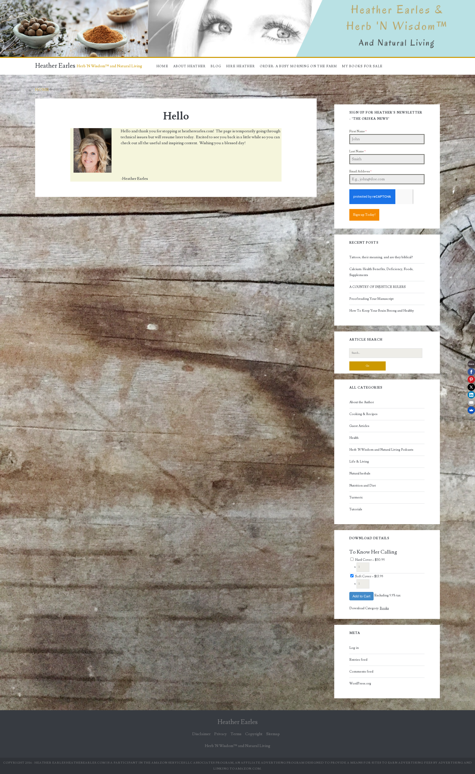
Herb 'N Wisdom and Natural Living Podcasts (381, 450)
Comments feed (361, 672)
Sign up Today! (364, 214)
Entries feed (358, 660)
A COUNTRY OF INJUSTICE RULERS (377, 287)
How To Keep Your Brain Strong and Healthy (381, 311)
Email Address (360, 171)
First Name (357, 131)
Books (384, 608)
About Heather (189, 66)
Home (162, 66)
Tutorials (355, 509)
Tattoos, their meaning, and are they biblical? (381, 257)
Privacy (220, 733)
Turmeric (356, 497)
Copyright (253, 733)
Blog (216, 66)
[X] (471, 387)
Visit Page (8, 2)
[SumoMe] (471, 410)
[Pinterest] (471, 379)
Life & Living (359, 462)
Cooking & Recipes (363, 414)
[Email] (471, 402)
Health (353, 438)
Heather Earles (55, 66)
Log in (354, 648)
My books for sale (362, 66)
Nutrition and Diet (362, 486)
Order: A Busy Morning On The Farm (298, 66)
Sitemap (273, 733)
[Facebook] (471, 371)
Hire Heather (240, 66)
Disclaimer (201, 733)
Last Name (357, 151)
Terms (236, 733)
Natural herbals (359, 473)
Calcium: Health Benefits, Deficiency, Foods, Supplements (381, 272)
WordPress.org (360, 683)
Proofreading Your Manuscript (371, 299)
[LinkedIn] (471, 395)
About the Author (361, 402)
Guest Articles (359, 426)
